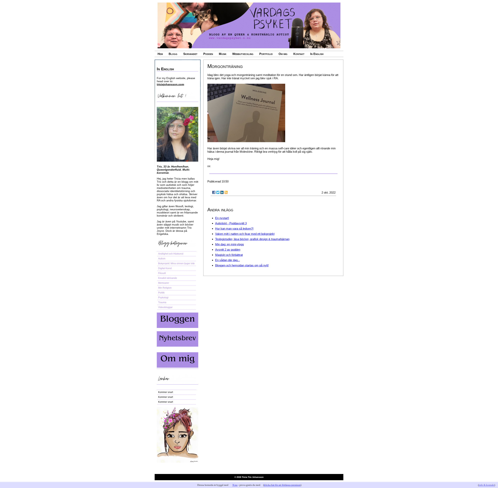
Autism (161, 258)
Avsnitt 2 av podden (227, 249)
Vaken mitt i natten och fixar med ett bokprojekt (244, 233)
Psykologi (163, 297)
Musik (222, 53)
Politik (161, 292)
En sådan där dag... (227, 260)
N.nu (235, 485)
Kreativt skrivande (167, 278)
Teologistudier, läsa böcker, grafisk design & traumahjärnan (252, 239)
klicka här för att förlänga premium (282, 485)
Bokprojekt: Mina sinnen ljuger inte (176, 263)
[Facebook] (213, 192)
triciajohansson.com (170, 84)
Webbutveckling (242, 53)
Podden (208, 53)
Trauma (162, 302)
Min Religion (165, 287)
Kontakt (298, 53)
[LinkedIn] (222, 192)
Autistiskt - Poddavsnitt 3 (231, 223)
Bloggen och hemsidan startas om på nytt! (242, 265)
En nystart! (222, 218)
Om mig (283, 53)
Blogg (173, 53)
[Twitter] (217, 192)
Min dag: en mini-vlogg (229, 244)
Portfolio (266, 53)
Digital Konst (165, 268)
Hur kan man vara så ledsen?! (234, 228)
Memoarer (163, 283)
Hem (160, 53)
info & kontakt (486, 485)
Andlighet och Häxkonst (170, 253)
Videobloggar (165, 307)
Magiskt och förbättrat (229, 254)
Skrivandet (190, 53)
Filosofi (162, 273)
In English (317, 53)
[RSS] (226, 192)
